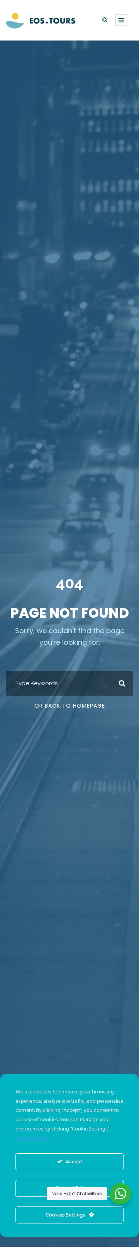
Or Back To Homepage (69, 706)
